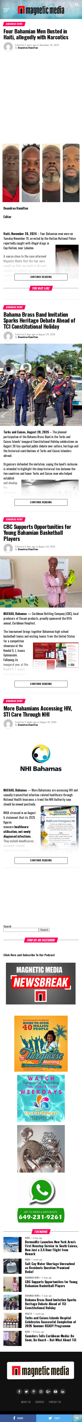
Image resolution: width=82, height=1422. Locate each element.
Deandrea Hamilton (28, 47)
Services (39, 1402)
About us (26, 1402)
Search (7, 926)
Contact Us (55, 1402)
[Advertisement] (41, 97)
